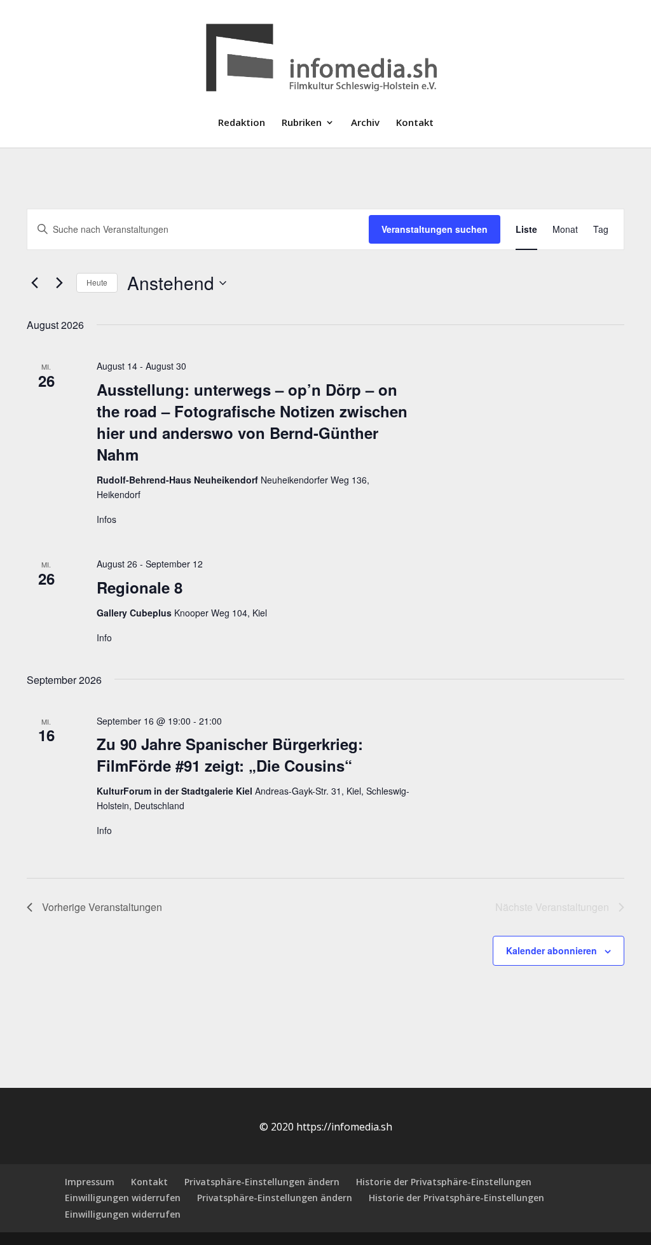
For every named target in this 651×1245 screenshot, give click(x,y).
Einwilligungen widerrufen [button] (123, 1198)
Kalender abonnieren (551, 950)
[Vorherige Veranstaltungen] (34, 283)
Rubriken (302, 123)
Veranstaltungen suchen (434, 229)
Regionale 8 (139, 587)
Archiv (365, 123)
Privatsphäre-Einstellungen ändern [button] (261, 1182)
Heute (96, 282)
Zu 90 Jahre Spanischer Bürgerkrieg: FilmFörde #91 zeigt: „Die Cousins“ (230, 754)
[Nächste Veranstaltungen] (59, 283)
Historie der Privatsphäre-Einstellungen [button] (443, 1182)
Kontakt (415, 123)
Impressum (89, 1182)
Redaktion (241, 123)
